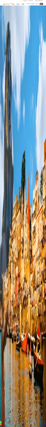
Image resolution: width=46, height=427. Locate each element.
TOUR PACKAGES (18, 4)
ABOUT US (33, 4)
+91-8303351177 (25, 0)
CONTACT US (37, 4)
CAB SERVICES (13, 4)
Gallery (28, 3)
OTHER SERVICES (23, 4)
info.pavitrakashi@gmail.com (39, 0)
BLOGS (31, 3)
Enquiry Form (45, 212)
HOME (11, 3)
